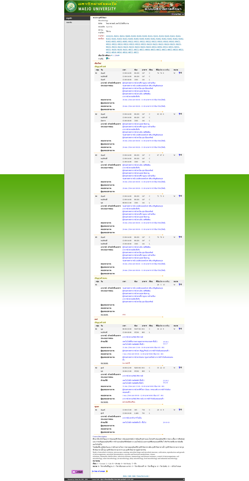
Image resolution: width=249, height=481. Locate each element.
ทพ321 (161, 44)
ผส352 (154, 47)
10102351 (109, 36)
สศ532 (108, 52)
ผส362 (159, 47)
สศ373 (142, 49)
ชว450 (119, 39)
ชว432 (178, 36)
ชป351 (116, 36)
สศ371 (130, 49)
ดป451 (114, 41)
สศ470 (153, 49)
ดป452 (119, 41)
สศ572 (136, 52)
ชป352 (122, 36)
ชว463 (108, 41)
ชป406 (127, 36)
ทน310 (149, 44)
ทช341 (159, 41)
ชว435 (108, 39)
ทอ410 (137, 47)
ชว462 (153, 39)
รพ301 (125, 49)
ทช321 (142, 41)
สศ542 (125, 52)
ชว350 (161, 36)
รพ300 (114, 49)
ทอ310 (131, 47)
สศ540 (114, 52)
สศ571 (130, 52)
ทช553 (143, 44)
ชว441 (114, 39)
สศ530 (175, 49)
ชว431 (172, 36)
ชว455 (125, 39)
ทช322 (148, 41)
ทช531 (108, 44)
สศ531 (181, 49)
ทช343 (171, 41)
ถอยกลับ (69, 22)
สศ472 (158, 49)
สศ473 (164, 49)
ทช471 (177, 41)
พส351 (171, 47)
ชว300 (133, 36)
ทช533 (131, 44)
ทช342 (165, 41)
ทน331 (155, 44)
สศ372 (136, 49)
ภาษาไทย (177, 14)
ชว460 (130, 39)
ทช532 (120, 44)
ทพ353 (114, 47)
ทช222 (130, 41)
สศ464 (147, 49)
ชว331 (150, 36)
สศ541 (119, 52)
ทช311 (136, 41)
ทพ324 (166, 44)
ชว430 (167, 36)
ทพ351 (172, 44)
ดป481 (125, 41)
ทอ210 (120, 47)
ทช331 (154, 41)
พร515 (165, 47)
